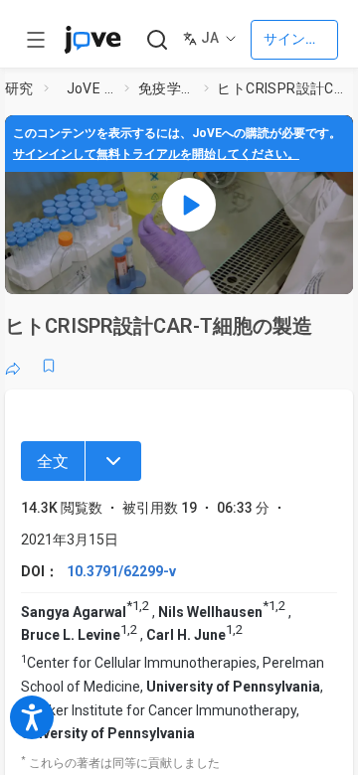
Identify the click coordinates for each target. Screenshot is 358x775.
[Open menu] (36, 40)
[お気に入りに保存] (49, 366)
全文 (53, 461)
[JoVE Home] (92, 40)
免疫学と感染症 (167, 88)
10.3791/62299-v (121, 571)
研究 (19, 88)
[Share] (13, 366)
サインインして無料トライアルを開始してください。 (156, 154)
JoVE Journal (92, 88)
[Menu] (113, 461)
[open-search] (156, 40)
